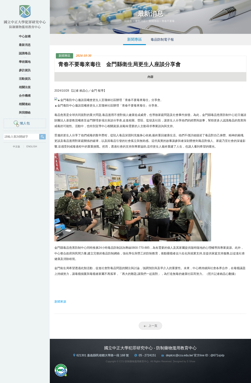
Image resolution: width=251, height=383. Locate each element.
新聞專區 (153, 20)
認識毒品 (25, 53)
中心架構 (25, 36)
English (31, 146)
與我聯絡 (25, 112)
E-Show (191, 361)
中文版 (16, 146)
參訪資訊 (25, 70)
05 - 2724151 (147, 355)
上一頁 (152, 325)
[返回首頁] (25, 18)
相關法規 (25, 87)
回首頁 (128, 20)
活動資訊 (25, 78)
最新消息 (25, 44)
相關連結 (25, 104)
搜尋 (42, 136)
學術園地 (25, 61)
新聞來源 (60, 301)
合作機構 (25, 95)
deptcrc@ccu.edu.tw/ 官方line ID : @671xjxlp (195, 355)
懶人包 (25, 123)
